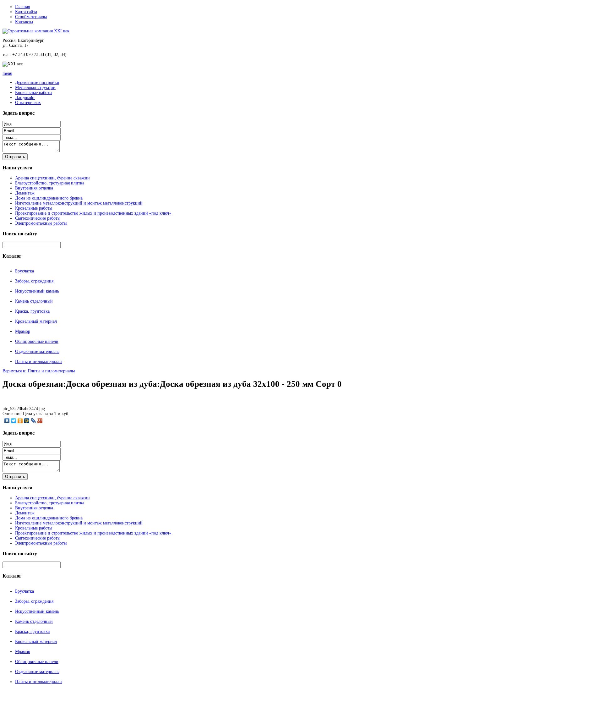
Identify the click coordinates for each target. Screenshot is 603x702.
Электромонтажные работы (41, 223)
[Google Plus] (40, 421)
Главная (22, 6)
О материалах (28, 102)
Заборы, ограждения (34, 281)
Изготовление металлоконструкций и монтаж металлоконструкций (79, 203)
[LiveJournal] (33, 421)
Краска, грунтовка (32, 311)
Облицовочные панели (36, 341)
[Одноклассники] (20, 421)
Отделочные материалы (37, 351)
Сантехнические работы (37, 218)
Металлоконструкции (35, 87)
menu (7, 73)
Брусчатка (24, 271)
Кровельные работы (33, 92)
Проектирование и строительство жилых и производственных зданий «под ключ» (93, 213)
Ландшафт (25, 97)
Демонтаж (25, 193)
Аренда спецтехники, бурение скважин (52, 178)
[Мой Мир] (27, 421)
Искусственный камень (37, 291)
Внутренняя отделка (34, 188)
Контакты (24, 21)
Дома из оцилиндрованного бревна (49, 198)
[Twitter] (13, 421)
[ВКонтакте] (7, 421)
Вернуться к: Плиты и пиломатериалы (39, 371)
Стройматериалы (31, 16)
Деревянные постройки (37, 82)
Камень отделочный (34, 301)
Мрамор (22, 331)
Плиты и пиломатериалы (38, 361)
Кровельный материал (36, 321)
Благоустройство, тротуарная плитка (49, 183)
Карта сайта (26, 11)
